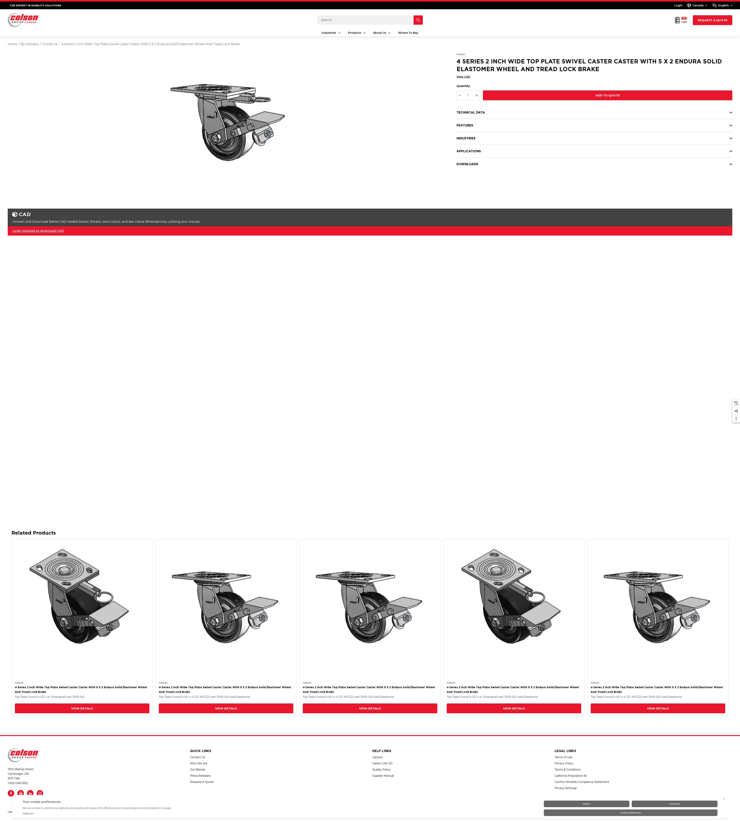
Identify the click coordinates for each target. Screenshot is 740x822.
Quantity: (463, 86)
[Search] (418, 20)
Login (678, 5)
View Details (82, 708)
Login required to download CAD (38, 231)
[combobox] (722, 5)
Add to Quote (607, 95)
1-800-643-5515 (18, 783)
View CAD (463, 76)
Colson (461, 54)
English (723, 5)
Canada (698, 5)
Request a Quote (712, 20)
